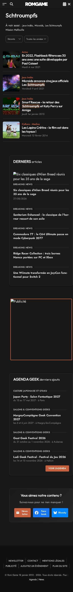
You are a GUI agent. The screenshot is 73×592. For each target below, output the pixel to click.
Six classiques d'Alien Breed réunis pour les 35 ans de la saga (41, 192)
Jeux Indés (27, 25)
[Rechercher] (11, 4)
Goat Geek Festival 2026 (29, 438)
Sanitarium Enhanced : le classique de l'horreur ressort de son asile (41, 217)
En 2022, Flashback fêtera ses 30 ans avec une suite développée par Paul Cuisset (44, 59)
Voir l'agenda (57, 468)
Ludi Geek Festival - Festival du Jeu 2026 (39, 457)
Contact (33, 560)
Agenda (33, 579)
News (41, 579)
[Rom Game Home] (36, 4)
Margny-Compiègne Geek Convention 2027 (37, 417)
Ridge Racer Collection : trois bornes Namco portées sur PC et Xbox (36, 255)
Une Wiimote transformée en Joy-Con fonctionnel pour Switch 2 (40, 275)
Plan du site (60, 566)
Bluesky (62, 512)
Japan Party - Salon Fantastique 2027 (36, 397)
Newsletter (25, 512)
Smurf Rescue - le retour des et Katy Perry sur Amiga (42, 106)
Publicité (11, 566)
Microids (39, 25)
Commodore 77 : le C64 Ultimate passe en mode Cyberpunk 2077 (40, 236)
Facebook (43, 512)
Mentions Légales (53, 560)
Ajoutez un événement (34, 566)
